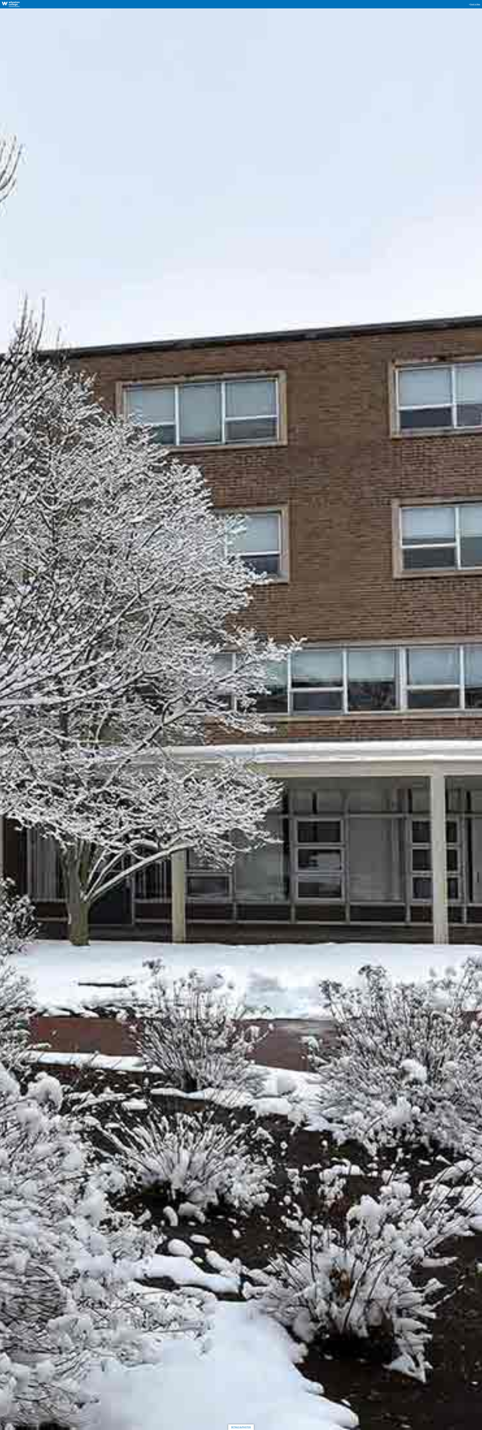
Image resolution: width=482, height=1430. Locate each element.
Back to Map (475, 4)
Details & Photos (241, 1427)
